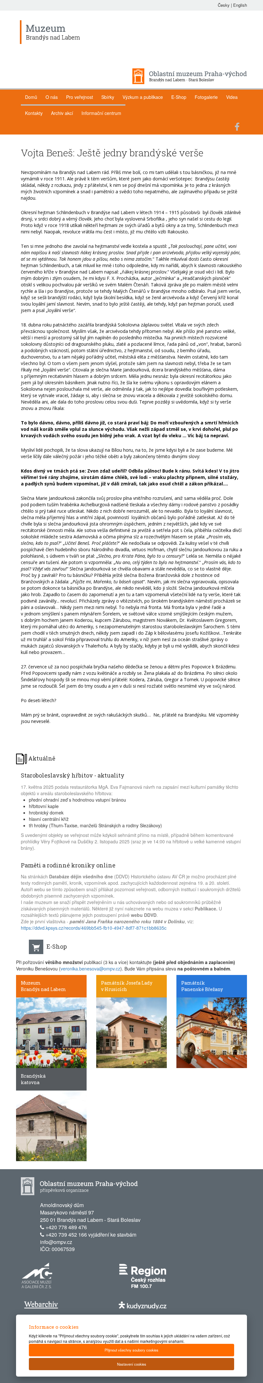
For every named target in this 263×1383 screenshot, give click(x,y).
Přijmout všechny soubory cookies (131, 1350)
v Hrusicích (114, 989)
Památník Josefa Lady (126, 983)
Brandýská (33, 1076)
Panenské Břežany (202, 989)
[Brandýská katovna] (51, 1125)
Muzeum (31, 983)
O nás (52, 97)
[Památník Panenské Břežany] (211, 1032)
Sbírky (107, 97)
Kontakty (34, 113)
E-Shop (178, 97)
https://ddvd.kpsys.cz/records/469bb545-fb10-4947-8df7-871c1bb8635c (93, 928)
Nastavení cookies (131, 1364)
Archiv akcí (62, 113)
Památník (193, 983)
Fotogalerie (206, 97)
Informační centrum (101, 113)
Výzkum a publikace (143, 97)
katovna (30, 1082)
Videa (232, 97)
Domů (31, 97)
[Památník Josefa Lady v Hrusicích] (131, 1032)
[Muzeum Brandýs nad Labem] (51, 1032)
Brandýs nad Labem (43, 989)
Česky (224, 5)
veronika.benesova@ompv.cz (90, 968)
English (240, 5)
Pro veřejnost (79, 97)
